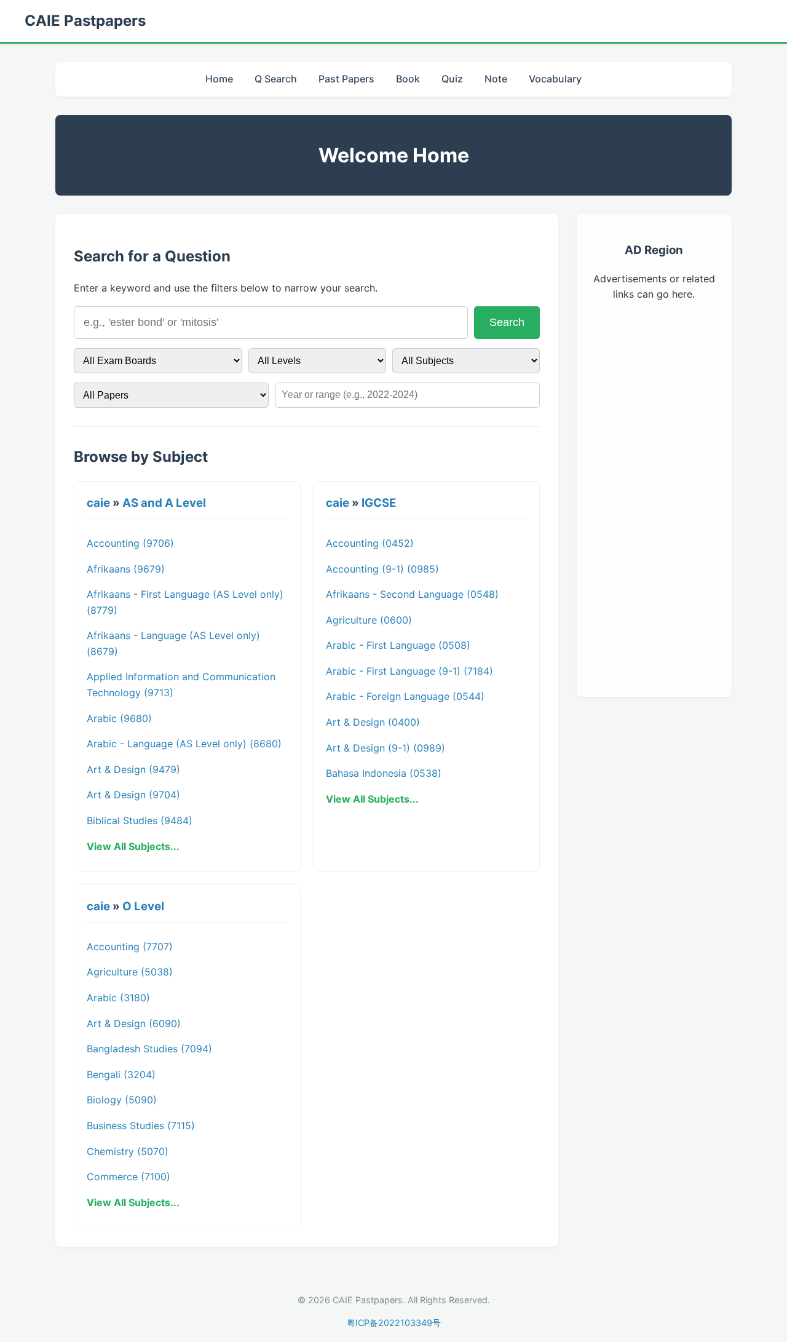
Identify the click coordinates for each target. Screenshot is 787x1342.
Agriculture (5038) (130, 972)
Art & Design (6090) (134, 1023)
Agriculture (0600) (369, 620)
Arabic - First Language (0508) (398, 645)
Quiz (452, 79)
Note (495, 79)
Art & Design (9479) (133, 769)
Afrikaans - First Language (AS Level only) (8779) (185, 602)
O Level (143, 906)
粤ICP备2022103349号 (394, 1322)
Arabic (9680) (119, 718)
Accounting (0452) (370, 543)
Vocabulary (555, 79)
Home (219, 79)
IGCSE (379, 503)
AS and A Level (164, 503)
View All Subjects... (133, 846)
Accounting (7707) (130, 946)
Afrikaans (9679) (126, 569)
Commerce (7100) (128, 1176)
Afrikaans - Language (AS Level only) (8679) (173, 643)
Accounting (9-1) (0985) (382, 569)
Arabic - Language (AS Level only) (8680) (184, 743)
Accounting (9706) (130, 543)
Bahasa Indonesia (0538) (383, 773)
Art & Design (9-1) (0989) (385, 748)
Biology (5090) (122, 1100)
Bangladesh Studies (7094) (149, 1048)
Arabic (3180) (118, 997)
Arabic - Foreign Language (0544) (405, 696)
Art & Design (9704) (133, 794)
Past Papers (346, 79)
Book (408, 79)
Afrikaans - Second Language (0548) (412, 594)
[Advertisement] (654, 496)
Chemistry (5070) (127, 1151)
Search (506, 322)
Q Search (276, 79)
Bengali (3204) (121, 1074)
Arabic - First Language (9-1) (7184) (409, 671)
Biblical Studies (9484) (139, 820)
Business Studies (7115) (141, 1125)
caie (98, 503)
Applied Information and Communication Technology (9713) (181, 684)
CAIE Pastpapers (85, 21)
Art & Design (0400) (373, 722)
